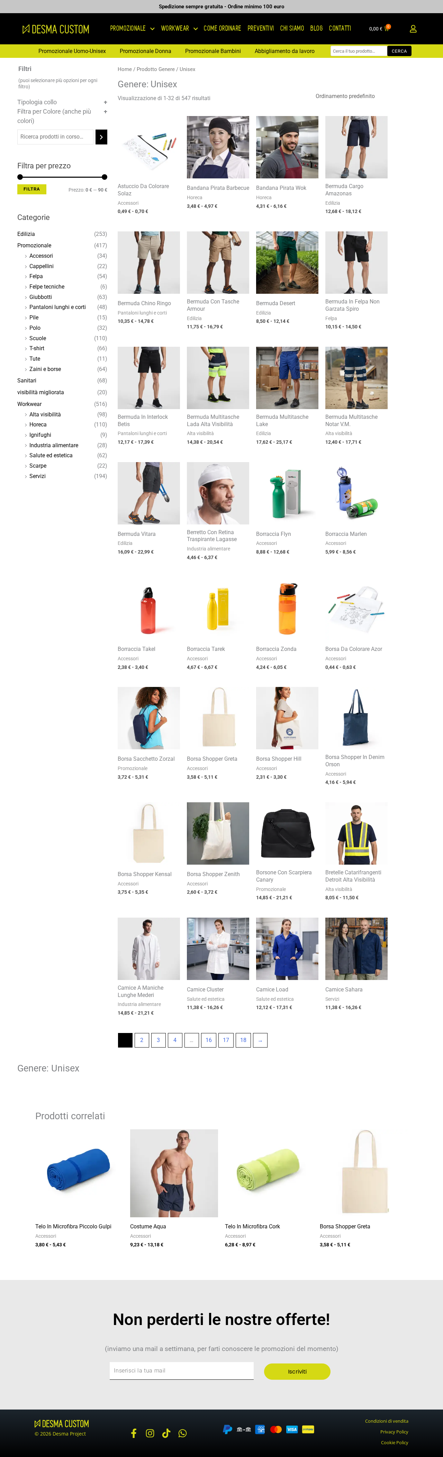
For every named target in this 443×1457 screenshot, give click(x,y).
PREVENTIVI (261, 28)
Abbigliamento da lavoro (285, 51)
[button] (413, 29)
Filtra (32, 189)
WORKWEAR (175, 28)
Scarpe (37, 465)
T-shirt (36, 348)
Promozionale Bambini (213, 51)
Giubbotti (40, 297)
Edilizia (26, 234)
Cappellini (41, 266)
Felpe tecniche (46, 286)
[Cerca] (101, 137)
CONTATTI (340, 28)
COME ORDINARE (223, 28)
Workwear (29, 404)
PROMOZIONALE (128, 28)
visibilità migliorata (40, 392)
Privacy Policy (394, 1432)
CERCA (399, 51)
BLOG (317, 28)
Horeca (38, 424)
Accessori (41, 256)
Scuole (37, 338)
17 (226, 1040)
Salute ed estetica (51, 455)
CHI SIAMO (293, 28)
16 (209, 1040)
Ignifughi (40, 435)
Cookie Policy (394, 1442)
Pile (33, 317)
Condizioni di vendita (386, 1421)
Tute (34, 358)
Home (125, 69)
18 (243, 1040)
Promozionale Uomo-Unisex (72, 51)
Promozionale (34, 245)
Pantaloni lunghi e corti (57, 307)
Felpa (36, 276)
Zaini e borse (45, 369)
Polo (34, 328)
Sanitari (26, 380)
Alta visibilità (45, 414)
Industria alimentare (53, 445)
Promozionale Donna (145, 51)
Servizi (37, 476)
